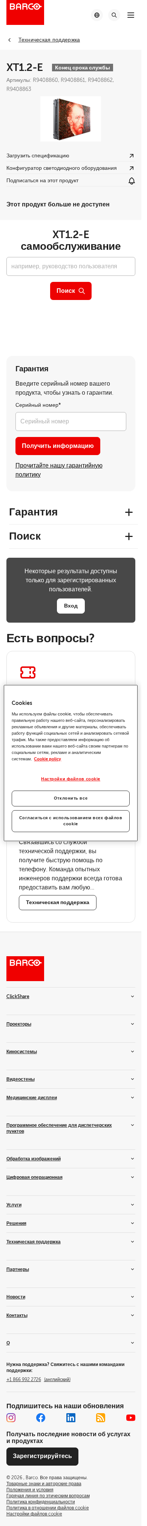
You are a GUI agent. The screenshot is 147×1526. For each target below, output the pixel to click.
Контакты (17, 1315)
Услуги (13, 1205)
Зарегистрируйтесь (42, 1456)
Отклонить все (70, 798)
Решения (16, 1223)
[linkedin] (70, 1417)
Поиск (66, 291)
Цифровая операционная (34, 1177)
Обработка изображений (33, 1158)
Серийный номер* (38, 405)
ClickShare (17, 996)
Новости (15, 1297)
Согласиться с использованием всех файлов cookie (70, 820)
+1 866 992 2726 (38, 1379)
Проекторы (18, 1024)
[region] (70, 763)
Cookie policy (47, 759)
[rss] (100, 1417)
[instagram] (10, 1417)
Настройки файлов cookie (70, 779)
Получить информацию (58, 446)
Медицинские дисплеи (31, 1097)
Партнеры (17, 1269)
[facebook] (40, 1417)
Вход (71, 606)
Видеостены (20, 1079)
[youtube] (130, 1417)
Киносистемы (21, 1051)
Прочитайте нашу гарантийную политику (59, 470)
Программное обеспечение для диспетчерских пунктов (59, 1128)
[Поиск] (114, 15)
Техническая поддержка (33, 1241)
